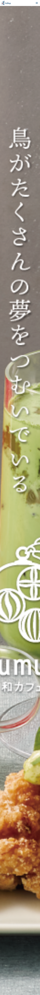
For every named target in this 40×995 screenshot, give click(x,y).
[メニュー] (37, 3)
